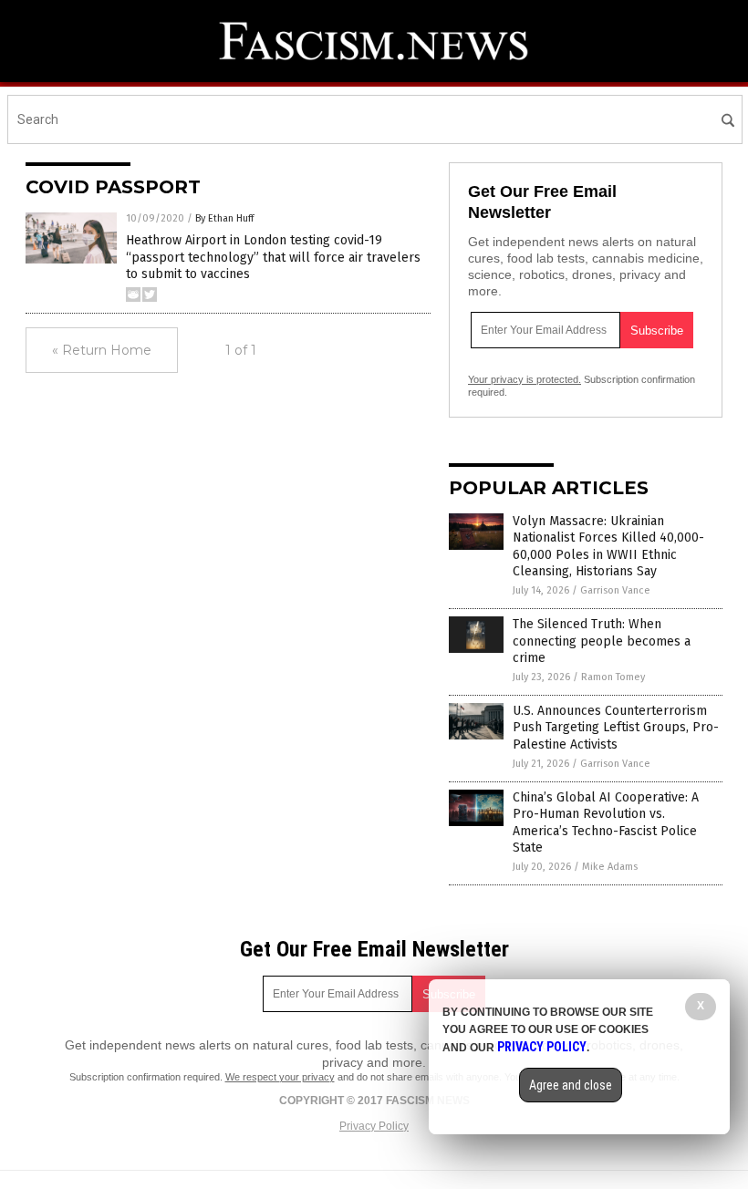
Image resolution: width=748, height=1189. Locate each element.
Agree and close (570, 1085)
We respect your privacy (280, 1076)
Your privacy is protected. (524, 379)
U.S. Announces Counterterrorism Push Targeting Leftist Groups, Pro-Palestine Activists (616, 727)
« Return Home (101, 350)
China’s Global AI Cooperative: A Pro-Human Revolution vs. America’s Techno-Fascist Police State (606, 822)
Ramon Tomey (613, 677)
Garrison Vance (615, 590)
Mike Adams (610, 867)
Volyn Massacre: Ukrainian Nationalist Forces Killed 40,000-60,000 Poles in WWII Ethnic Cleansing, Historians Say (608, 546)
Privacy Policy (374, 1126)
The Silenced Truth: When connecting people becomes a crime (602, 640)
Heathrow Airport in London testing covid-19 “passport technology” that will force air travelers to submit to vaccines (273, 257)
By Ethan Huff (224, 218)
